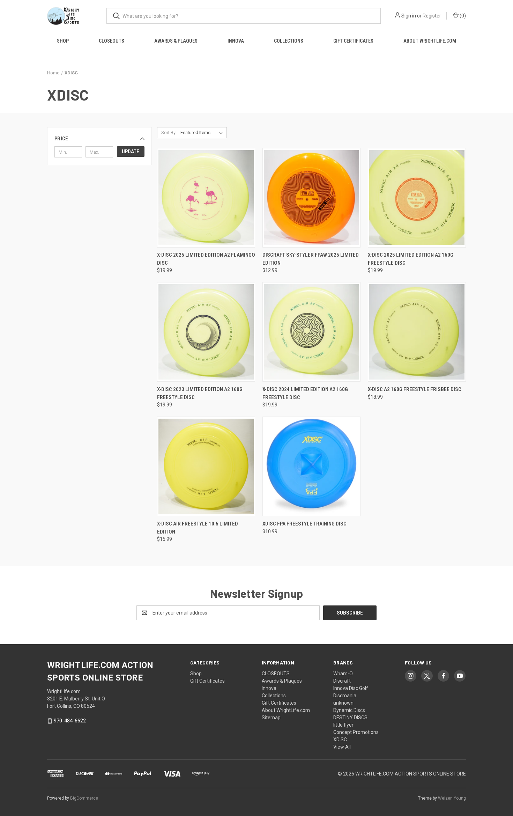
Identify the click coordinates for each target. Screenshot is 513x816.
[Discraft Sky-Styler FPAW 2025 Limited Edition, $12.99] (311, 197)
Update (130, 151)
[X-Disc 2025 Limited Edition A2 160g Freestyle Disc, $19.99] (416, 197)
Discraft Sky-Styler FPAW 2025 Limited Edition (310, 259)
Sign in (408, 16)
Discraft (342, 681)
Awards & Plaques (176, 41)
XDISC (340, 739)
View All (342, 747)
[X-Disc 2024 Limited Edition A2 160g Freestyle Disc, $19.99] (311, 332)
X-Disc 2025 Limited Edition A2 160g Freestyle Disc (410, 259)
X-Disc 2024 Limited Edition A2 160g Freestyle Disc (305, 393)
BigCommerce (84, 798)
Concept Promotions (356, 732)
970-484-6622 (70, 721)
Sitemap (271, 717)
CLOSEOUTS (111, 41)
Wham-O (343, 673)
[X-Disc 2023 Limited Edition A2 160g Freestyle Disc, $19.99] (206, 332)
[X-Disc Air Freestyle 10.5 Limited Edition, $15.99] (206, 466)
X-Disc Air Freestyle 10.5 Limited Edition (197, 528)
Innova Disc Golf (350, 688)
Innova (236, 41)
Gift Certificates (353, 41)
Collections (288, 41)
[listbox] (202, 132)
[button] (99, 138)
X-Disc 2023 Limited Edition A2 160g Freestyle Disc (200, 393)
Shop (63, 41)
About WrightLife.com (429, 41)
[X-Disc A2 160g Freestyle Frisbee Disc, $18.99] (416, 332)
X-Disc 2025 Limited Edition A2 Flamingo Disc (206, 259)
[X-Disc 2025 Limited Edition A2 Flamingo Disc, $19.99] (206, 197)
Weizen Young (452, 798)
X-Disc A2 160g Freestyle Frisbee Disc (414, 389)
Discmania (344, 695)
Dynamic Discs (349, 710)
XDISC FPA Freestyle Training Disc (304, 524)
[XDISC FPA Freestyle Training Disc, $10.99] (311, 466)
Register (432, 16)
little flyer (343, 725)
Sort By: (169, 132)
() (462, 16)
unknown (343, 703)
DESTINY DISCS (350, 717)
